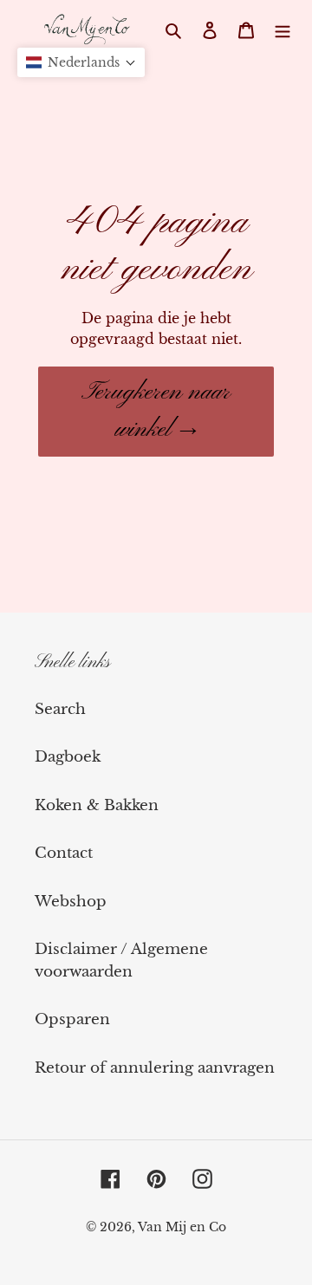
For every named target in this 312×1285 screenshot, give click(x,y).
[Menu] (282, 30)
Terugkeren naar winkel (156, 411)
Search (60, 709)
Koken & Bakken (97, 805)
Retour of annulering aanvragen (155, 1068)
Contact (64, 853)
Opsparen (72, 1019)
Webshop (71, 901)
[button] (81, 62)
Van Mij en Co (182, 1227)
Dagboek (68, 757)
